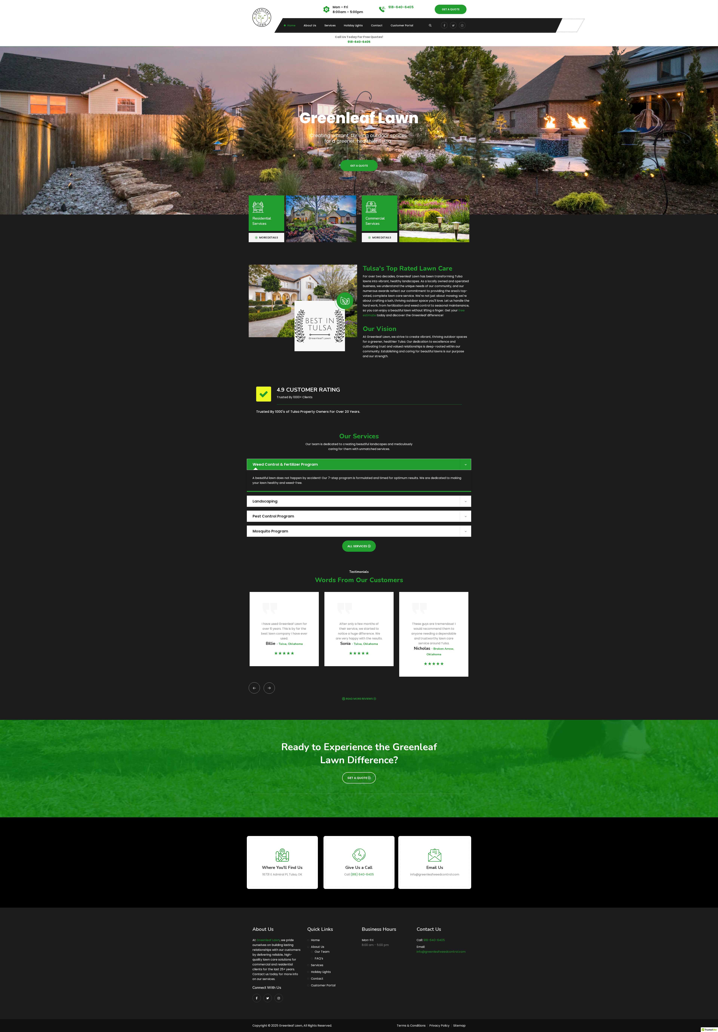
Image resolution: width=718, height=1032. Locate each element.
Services (330, 25)
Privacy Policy (439, 1025)
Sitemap (459, 1025)
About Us (310, 25)
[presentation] (254, 687)
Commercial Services (375, 221)
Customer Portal (402, 25)
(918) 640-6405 (362, 874)
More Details (268, 237)
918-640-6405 (401, 7)
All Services (357, 546)
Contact (376, 25)
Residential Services (261, 221)
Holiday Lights (353, 25)
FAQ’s (319, 958)
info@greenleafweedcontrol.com (441, 952)
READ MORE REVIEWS (359, 699)
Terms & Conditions (411, 1025)
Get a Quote (359, 166)
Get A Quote (450, 9)
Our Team (322, 952)
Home (291, 25)
